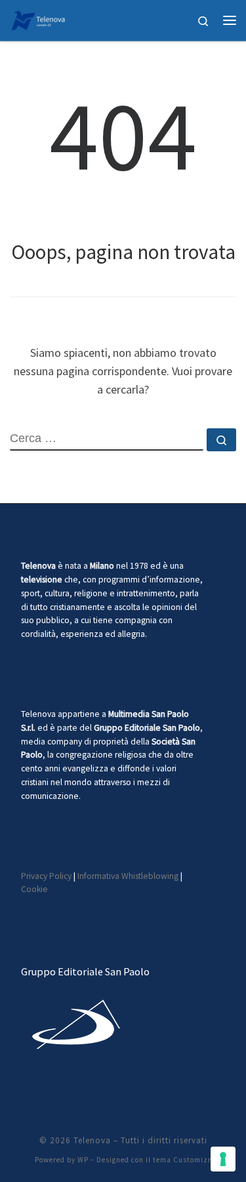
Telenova (92, 1140)
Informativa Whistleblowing (127, 876)
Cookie (34, 889)
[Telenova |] (38, 18)
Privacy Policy (46, 876)
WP (83, 1159)
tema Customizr (182, 1159)
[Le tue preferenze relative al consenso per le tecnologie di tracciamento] (223, 1159)
